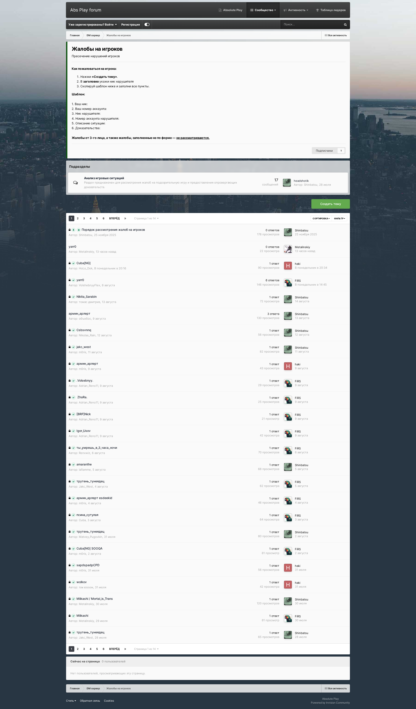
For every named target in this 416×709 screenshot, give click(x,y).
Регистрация (130, 24)
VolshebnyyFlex (89, 285)
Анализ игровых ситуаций (104, 178)
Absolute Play (232, 10)
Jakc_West (86, 486)
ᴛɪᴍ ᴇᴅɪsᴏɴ (86, 587)
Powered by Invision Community (330, 702)
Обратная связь (90, 700)
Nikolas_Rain (87, 335)
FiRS (298, 280)
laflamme (85, 469)
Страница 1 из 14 (145, 218)
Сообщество (263, 10)
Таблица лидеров (333, 10)
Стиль (70, 700)
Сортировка (320, 218)
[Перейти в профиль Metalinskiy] (288, 249)
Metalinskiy (86, 251)
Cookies (109, 700)
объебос (85, 318)
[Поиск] (345, 24)
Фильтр (339, 218)
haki (297, 263)
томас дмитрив (89, 302)
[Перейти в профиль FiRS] (288, 282)
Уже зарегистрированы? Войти (91, 24)
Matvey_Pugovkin (90, 536)
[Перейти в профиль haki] (288, 266)
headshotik (301, 180)
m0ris (82, 352)
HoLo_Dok (86, 268)
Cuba (82, 520)
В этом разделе (325, 24)
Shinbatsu (310, 184)
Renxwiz (84, 453)
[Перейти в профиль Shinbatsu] (287, 183)
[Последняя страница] (125, 218)
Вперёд (114, 218)
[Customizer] (147, 24)
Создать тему (330, 204)
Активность (297, 10)
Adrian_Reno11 (88, 385)
